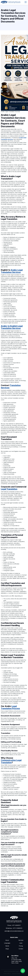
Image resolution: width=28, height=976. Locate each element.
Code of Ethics (7, 973)
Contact (21, 948)
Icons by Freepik (16, 973)
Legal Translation (9, 489)
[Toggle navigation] (25, 2)
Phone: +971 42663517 (14, 925)
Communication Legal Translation (11, 761)
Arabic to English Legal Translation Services (12, 327)
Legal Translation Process (10, 707)
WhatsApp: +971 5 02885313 (14, 928)
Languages (7, 943)
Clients (7, 946)
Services (20, 940)
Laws (20, 943)
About (7, 940)
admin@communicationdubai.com (14, 931)
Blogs (7, 948)
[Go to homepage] (11, 2)
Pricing (21, 946)
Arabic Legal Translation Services (12, 271)
